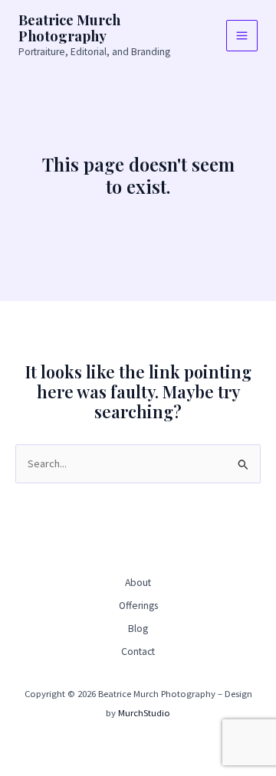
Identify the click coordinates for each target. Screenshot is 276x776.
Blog (138, 628)
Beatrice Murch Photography (69, 28)
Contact (138, 651)
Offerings (138, 605)
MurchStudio (144, 712)
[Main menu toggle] (242, 35)
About (138, 582)
